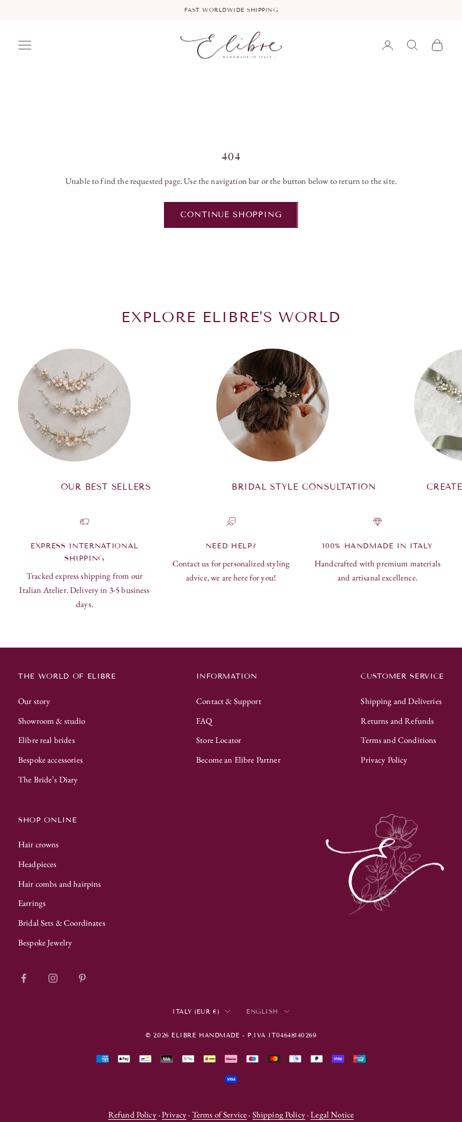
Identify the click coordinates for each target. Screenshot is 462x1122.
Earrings (32, 902)
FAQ (204, 720)
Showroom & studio (52, 720)
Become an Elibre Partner (238, 759)
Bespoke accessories (50, 759)
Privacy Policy (384, 759)
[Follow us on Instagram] (53, 978)
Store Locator (218, 739)
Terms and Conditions (398, 739)
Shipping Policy (278, 1114)
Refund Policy (132, 1114)
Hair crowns (38, 844)
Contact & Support (228, 701)
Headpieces (37, 864)
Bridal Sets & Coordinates (61, 922)
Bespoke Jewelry (45, 942)
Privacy (174, 1114)
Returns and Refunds (397, 720)
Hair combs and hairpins (59, 883)
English (262, 1011)
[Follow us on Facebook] (23, 978)
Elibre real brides (46, 739)
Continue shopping (230, 214)
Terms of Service (219, 1114)
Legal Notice (332, 1114)
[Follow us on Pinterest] (82, 978)
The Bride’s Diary (48, 779)
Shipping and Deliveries (401, 701)
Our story (34, 701)
